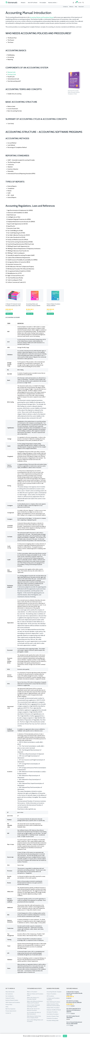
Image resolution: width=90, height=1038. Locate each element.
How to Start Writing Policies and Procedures (35, 1020)
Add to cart (9, 313)
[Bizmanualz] (11, 2)
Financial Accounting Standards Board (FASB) (20, 242)
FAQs (7, 1006)
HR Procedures (50, 996)
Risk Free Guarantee (10, 1008)
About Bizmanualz (10, 991)
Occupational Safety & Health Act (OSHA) (19, 271)
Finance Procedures (51, 994)
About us (71, 6)
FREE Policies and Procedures (13, 1002)
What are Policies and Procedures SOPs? (35, 994)
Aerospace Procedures (52, 1012)
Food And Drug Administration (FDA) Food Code (21, 244)
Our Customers (9, 994)
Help (76, 6)
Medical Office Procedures (53, 1007)
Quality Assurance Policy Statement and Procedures (53, 1004)
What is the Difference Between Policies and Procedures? (35, 1002)
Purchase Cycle (12, 74)
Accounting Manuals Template (54, 991)
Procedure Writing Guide (52, 1020)
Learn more (58, 1036)
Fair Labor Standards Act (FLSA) (16, 237)
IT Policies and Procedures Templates (53, 998)
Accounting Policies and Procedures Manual (42, 17)
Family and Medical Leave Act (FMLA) (18, 239)
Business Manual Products (12, 1000)
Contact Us (8, 1013)
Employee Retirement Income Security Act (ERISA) (21, 221)
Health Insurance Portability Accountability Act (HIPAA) (22, 260)
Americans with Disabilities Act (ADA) (18, 212)
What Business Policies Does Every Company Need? (34, 1016)
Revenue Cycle (11, 72)
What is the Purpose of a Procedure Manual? (33, 998)
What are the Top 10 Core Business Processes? (33, 1009)
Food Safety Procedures (52, 1014)
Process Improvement (11, 1011)
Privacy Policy (9, 1004)
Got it (65, 1036)
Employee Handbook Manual (54, 1009)
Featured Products (10, 998)
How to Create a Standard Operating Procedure (33, 1005)
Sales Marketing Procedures (53, 1002)
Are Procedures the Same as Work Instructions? (34, 1013)
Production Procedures (52, 1018)
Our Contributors (10, 996)
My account (81, 6)
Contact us (65, 6)
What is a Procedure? (32, 991)
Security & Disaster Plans (53, 1016)
